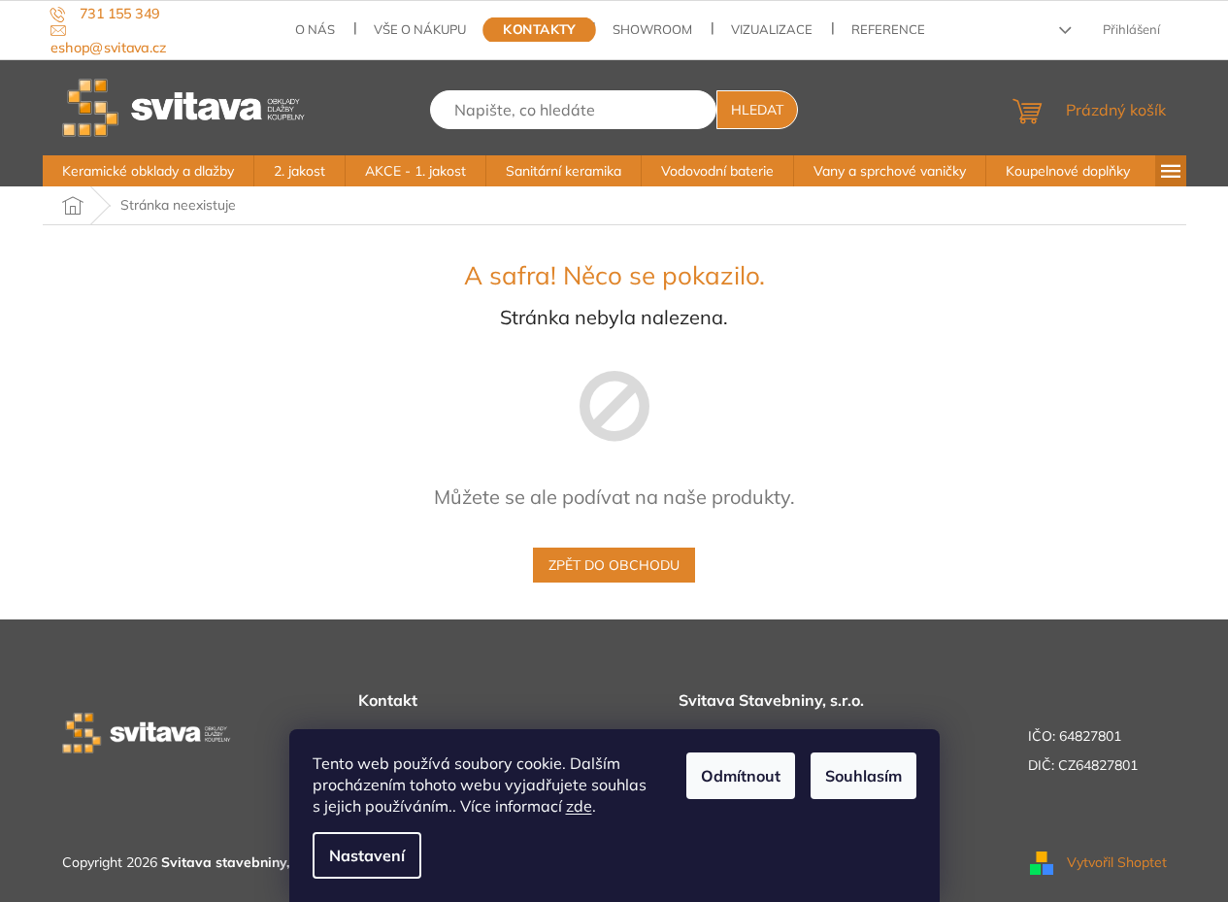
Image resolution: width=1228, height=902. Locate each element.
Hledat (757, 109)
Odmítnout (740, 775)
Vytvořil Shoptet (1117, 861)
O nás (315, 29)
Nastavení (367, 855)
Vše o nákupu (420, 29)
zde (579, 806)
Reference (888, 29)
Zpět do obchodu (614, 565)
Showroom (652, 29)
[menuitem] (148, 170)
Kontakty (540, 29)
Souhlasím (863, 775)
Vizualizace (772, 29)
